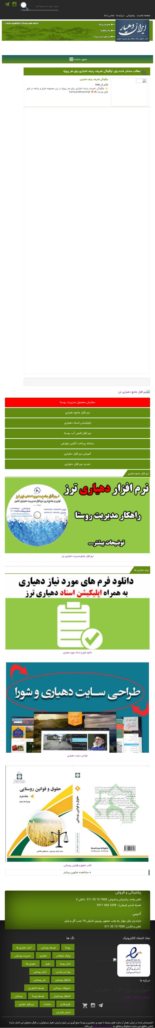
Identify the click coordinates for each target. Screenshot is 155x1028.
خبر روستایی (40, 980)
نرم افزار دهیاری (26, 1004)
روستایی (19, 996)
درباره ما (120, 15)
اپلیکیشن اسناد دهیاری (77, 423)
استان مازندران (63, 1012)
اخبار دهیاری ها (23, 948)
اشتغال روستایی (62, 980)
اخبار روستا (65, 964)
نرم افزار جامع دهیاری (77, 412)
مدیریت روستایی (22, 956)
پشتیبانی (130, 15)
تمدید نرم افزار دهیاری (77, 464)
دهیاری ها (31, 964)
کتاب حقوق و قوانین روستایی (77, 865)
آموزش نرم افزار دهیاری (77, 454)
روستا (67, 948)
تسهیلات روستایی (61, 988)
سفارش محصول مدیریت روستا (77, 402)
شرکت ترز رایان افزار (102, 1026)
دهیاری (43, 956)
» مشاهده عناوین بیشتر (77, 872)
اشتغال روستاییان (62, 996)
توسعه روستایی (48, 948)
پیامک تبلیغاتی (63, 956)
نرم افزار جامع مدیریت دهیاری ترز (78, 556)
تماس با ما (109, 15)
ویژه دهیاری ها (141, 570)
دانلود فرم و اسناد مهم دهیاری (77, 652)
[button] (80, 59)
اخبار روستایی (39, 972)
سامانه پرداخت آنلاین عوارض (77, 443)
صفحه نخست (143, 15)
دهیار (47, 964)
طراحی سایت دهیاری (77, 756)
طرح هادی (65, 1004)
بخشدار (47, 1004)
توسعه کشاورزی (36, 988)
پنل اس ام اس (63, 972)
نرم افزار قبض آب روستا (77, 433)
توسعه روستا (38, 996)
